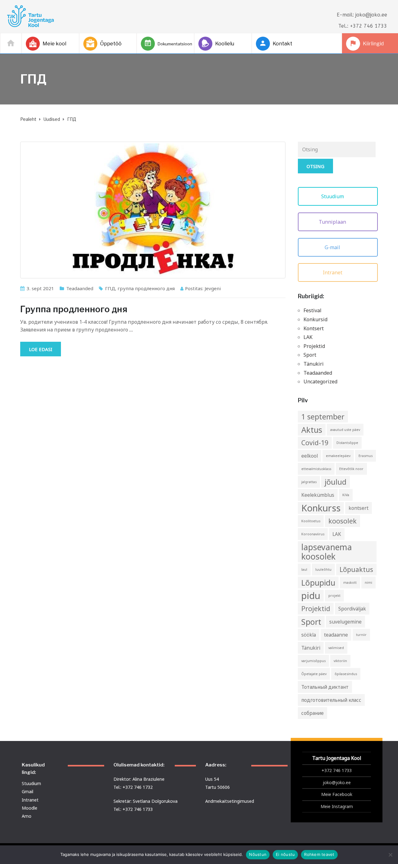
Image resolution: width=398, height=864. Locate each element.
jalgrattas (309, 482)
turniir (361, 635)
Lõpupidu (318, 582)
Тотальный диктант (325, 686)
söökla (308, 634)
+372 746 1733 (337, 770)
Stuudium (333, 196)
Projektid (314, 346)
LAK (307, 337)
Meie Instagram (337, 806)
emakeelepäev (338, 456)
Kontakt (282, 44)
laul (304, 569)
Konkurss (320, 508)
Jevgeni (213, 288)
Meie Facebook (336, 794)
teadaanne (336, 634)
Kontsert (313, 328)
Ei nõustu (285, 854)
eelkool (309, 455)
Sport (309, 354)
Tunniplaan (333, 221)
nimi (368, 582)
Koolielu (224, 44)
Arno (26, 816)
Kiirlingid (373, 44)
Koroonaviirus (312, 534)
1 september (323, 417)
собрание (312, 713)
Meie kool (54, 44)
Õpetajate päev (313, 674)
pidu (310, 595)
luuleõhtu (323, 569)
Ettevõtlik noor (351, 469)
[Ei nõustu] (390, 855)
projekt (334, 595)
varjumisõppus (313, 661)
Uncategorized (320, 381)
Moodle (29, 808)
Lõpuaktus (356, 569)
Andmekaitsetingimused (229, 801)
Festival (312, 310)
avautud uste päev (345, 429)
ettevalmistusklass (316, 469)
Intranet (333, 272)
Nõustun (257, 854)
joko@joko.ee (337, 782)
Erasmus (366, 456)
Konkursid (315, 319)
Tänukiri (313, 363)
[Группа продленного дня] (153, 210)
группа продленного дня (146, 288)
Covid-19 (314, 442)
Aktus (311, 429)
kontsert (358, 508)
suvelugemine (345, 621)
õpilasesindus (346, 674)
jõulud (335, 482)
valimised (336, 648)
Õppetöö (111, 44)
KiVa (345, 495)
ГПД (110, 288)
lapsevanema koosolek (326, 552)
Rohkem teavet (319, 854)
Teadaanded (79, 288)
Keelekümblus (317, 494)
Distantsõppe (347, 443)
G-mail (333, 247)
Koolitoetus (310, 521)
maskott (350, 582)
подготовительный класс (331, 700)
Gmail (27, 791)
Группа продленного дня (73, 309)
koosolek (342, 520)
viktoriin (340, 661)
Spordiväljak (352, 608)
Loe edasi (40, 349)
